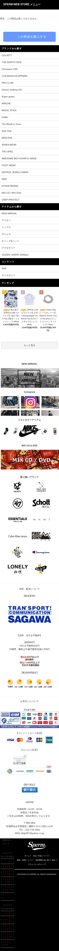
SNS (4, 268)
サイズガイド (8, 275)
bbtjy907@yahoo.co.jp (32, 833)
